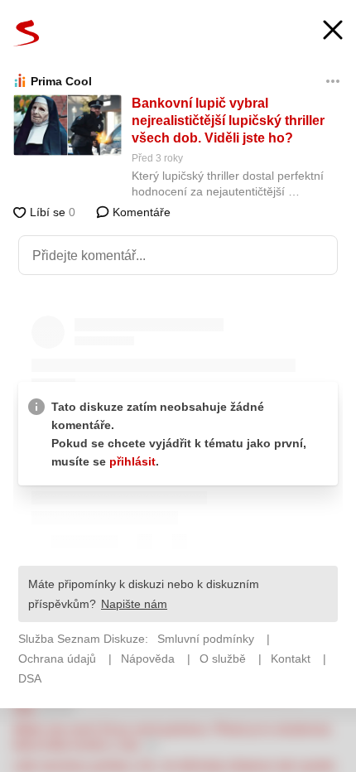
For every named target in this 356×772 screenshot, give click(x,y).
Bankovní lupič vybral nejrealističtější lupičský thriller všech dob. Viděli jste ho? (228, 120)
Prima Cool (61, 81)
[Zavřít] (333, 32)
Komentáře (140, 212)
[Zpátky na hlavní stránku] (26, 33)
